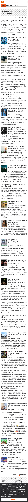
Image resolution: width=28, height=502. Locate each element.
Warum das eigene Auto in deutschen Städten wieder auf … (17, 334)
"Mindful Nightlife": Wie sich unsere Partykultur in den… (17, 166)
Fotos (17, 5)
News (3, 5)
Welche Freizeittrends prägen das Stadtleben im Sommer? (12, 21)
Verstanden (14, 499)
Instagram (4, 482)
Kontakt (3, 480)
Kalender (10, 5)
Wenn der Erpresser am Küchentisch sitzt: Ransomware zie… (16, 58)
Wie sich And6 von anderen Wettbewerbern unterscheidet (17, 222)
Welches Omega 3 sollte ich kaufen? (13, 75)
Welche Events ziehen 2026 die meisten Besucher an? (17, 353)
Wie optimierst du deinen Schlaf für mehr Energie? (13, 185)
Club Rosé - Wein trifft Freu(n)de (12, 423)
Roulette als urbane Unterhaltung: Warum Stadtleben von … (12, 387)
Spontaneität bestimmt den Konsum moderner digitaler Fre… (17, 405)
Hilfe (3, 481)
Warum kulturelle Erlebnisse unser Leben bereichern (12, 93)
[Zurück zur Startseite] (2, 2)
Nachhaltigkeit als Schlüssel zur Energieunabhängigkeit (16, 280)
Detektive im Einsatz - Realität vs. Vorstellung (16, 128)
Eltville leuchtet (13, 457)
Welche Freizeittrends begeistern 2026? (15, 439)
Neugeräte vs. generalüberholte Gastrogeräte (14, 241)
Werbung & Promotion (19, 481)
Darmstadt (15, 2)
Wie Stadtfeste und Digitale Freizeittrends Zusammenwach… (17, 39)
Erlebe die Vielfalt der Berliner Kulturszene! (15, 111)
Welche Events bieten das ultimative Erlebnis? (13, 316)
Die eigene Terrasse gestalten (15, 202)
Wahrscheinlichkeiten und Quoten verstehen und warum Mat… (17, 261)
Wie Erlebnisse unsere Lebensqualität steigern (16, 147)
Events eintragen (18, 480)
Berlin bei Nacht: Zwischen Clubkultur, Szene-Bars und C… (14, 371)
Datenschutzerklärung (7, 496)
